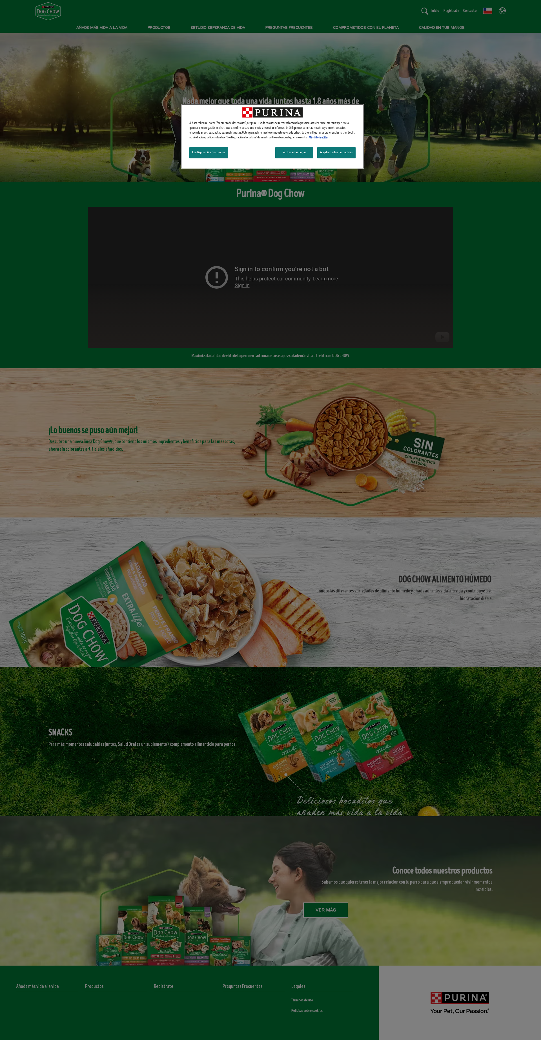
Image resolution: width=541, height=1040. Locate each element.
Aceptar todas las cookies (336, 152)
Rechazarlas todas (295, 152)
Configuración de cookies (208, 152)
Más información (318, 138)
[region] (272, 136)
